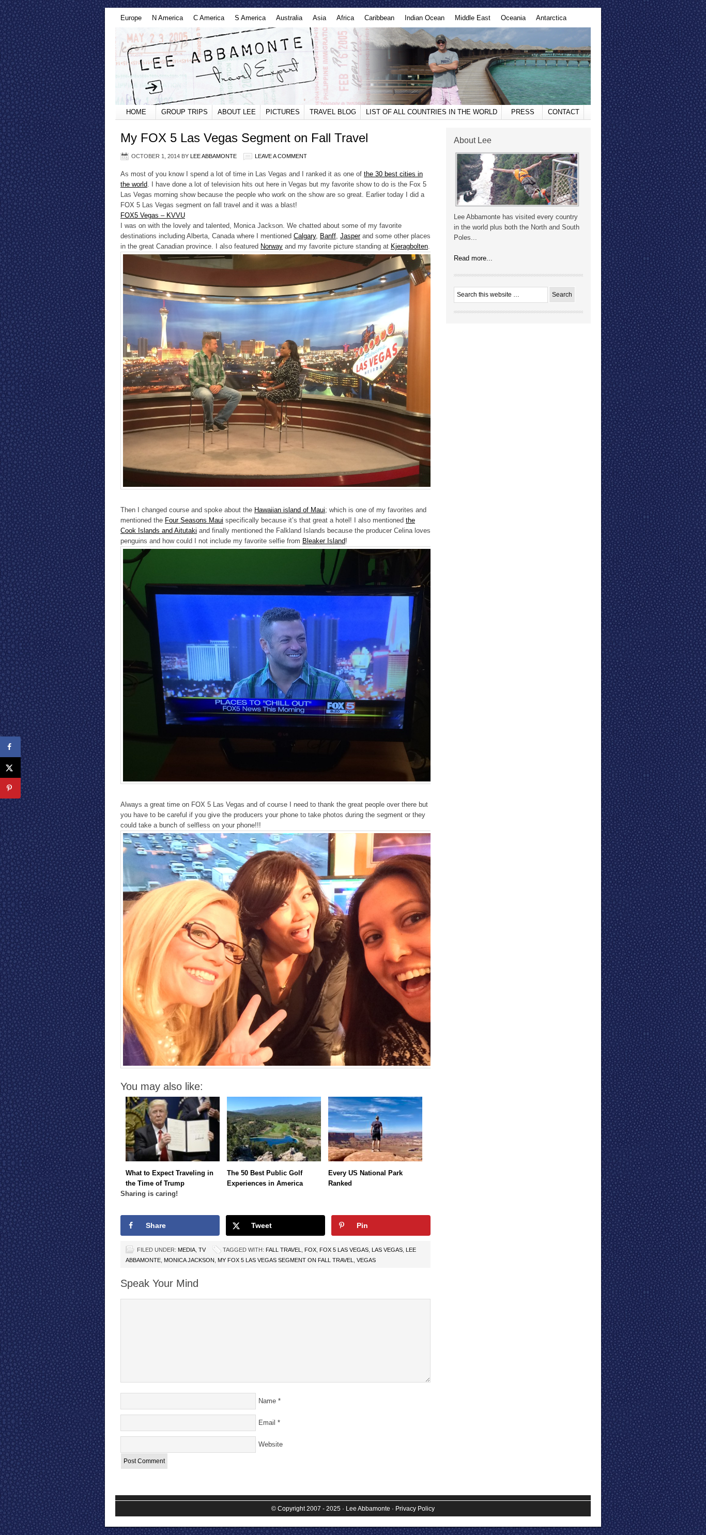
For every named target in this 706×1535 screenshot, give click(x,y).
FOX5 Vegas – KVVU (152, 215)
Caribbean (376, 20)
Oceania (511, 20)
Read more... (473, 258)
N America (165, 20)
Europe (128, 20)
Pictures (283, 112)
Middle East (470, 20)
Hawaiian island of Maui (289, 510)
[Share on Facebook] (10, 746)
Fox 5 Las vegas (344, 1250)
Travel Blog (333, 112)
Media (186, 1250)
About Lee (237, 112)
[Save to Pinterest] (10, 788)
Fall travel (283, 1250)
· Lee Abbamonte (366, 1508)
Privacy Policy (415, 1508)
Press (522, 112)
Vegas (366, 1260)
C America (206, 20)
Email (266, 1422)
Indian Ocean (422, 20)
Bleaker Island (323, 541)
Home (136, 112)
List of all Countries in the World (431, 112)
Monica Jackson (189, 1260)
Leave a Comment (281, 156)
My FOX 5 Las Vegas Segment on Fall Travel (286, 1260)
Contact (563, 112)
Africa (342, 20)
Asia (317, 20)
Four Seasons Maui (194, 520)
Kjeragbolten (409, 246)
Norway (271, 246)
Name (267, 1401)
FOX (310, 1250)
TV (202, 1250)
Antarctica (548, 20)
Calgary (305, 236)
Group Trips (184, 112)
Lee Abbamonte (353, 66)
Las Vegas (387, 1250)
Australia (286, 20)
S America (247, 20)
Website (270, 1444)
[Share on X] (10, 767)
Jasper (350, 236)
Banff (328, 236)
